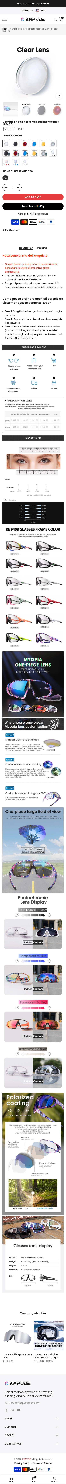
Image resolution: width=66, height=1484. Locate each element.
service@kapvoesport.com (21, 338)
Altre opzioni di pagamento (33, 213)
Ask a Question (11, 230)
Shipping (41, 248)
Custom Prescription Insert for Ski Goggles (46, 1356)
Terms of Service (42, 1463)
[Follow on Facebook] (6, 1410)
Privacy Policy (21, 1463)
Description (26, 248)
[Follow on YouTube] (18, 1410)
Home (5, 29)
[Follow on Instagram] (12, 1410)
